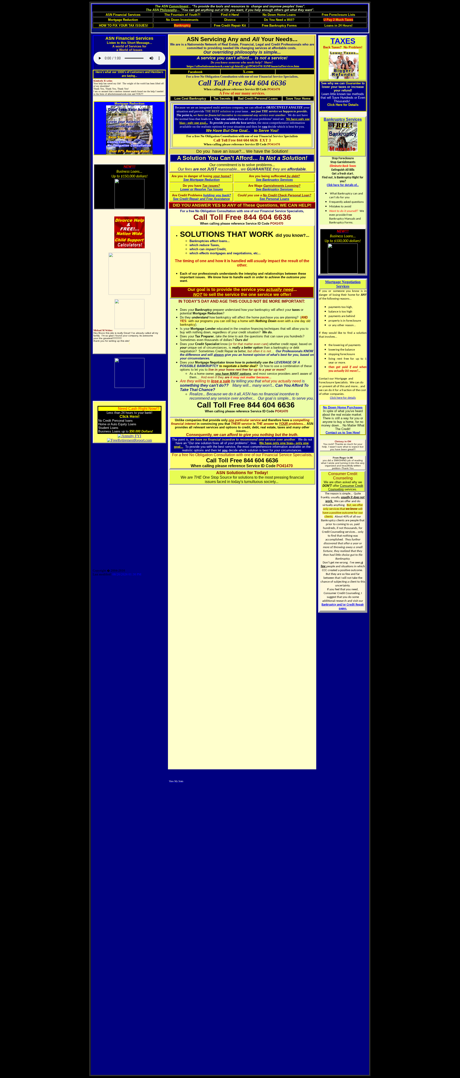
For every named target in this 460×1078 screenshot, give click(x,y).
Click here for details (343, 397)
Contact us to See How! (343, 432)
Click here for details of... (343, 185)
